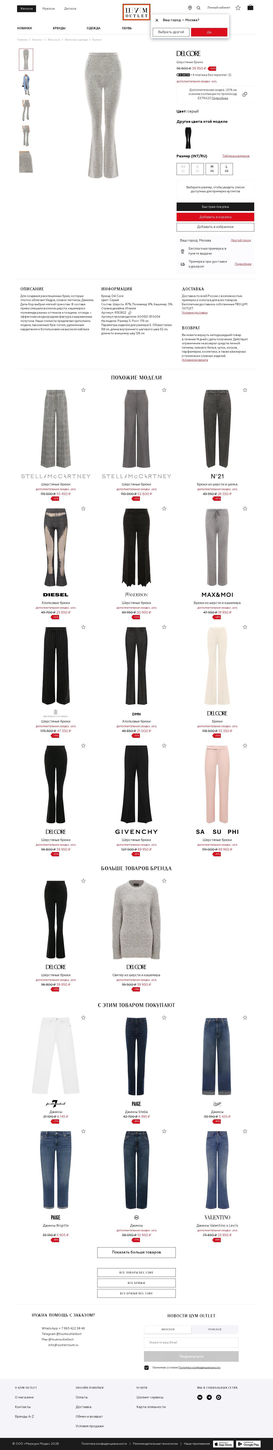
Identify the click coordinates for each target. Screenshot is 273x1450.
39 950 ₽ (63, 849)
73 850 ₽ (210, 1235)
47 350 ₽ (64, 731)
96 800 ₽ (48, 849)
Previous (14, 112)
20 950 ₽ (144, 612)
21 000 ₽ (144, 731)
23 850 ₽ (63, 612)
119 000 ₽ (210, 849)
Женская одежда (76, 40)
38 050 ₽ (129, 1235)
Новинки (24, 28)
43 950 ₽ (210, 494)
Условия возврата (195, 360)
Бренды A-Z (24, 1416)
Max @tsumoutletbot (58, 1339)
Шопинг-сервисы (149, 1397)
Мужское (48, 8)
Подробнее (243, 264)
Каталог (37, 40)
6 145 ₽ (62, 1116)
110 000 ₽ (129, 494)
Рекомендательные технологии (155, 1444)
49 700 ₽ (48, 612)
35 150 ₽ (49, 1235)
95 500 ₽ (129, 984)
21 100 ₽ (49, 1116)
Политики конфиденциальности (199, 1367)
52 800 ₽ (145, 494)
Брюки (97, 40)
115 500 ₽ (48, 494)
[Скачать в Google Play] (248, 1444)
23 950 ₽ (225, 1235)
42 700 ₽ (130, 1116)
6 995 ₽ (144, 1116)
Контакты (22, 1407)
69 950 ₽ (129, 612)
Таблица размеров (236, 156)
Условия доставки (195, 312)
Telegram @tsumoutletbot (61, 1334)
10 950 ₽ (144, 1235)
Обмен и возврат (89, 1416)
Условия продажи (90, 1426)
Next (38, 112)
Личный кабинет (219, 7)
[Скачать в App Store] (223, 1444)
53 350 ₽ (225, 731)
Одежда (93, 28)
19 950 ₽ (224, 612)
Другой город (241, 240)
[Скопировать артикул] (129, 313)
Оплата (82, 1397)
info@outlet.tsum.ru (63, 1345)
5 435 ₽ (225, 1116)
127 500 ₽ (129, 849)
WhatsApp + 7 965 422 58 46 (63, 1328)
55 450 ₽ (64, 494)
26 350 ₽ (225, 494)
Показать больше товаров (136, 1252)
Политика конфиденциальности (104, 1444)
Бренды (59, 28)
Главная (22, 40)
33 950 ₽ (211, 1116)
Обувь (127, 28)
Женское (26, 8)
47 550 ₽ (210, 612)
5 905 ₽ (63, 1235)
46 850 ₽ (129, 731)
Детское (70, 8)
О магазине (24, 1397)
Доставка (83, 1407)
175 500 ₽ (48, 731)
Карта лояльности (151, 1407)
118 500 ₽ (210, 731)
